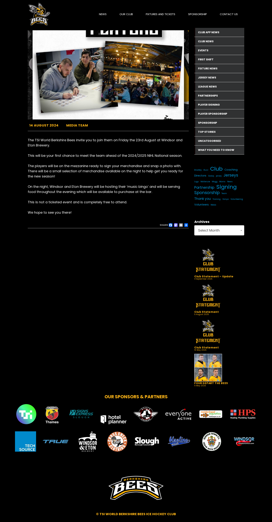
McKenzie (205, 181)
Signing (226, 186)
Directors (200, 175)
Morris (222, 181)
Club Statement (206, 312)
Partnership (204, 187)
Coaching (231, 170)
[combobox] (219, 230)
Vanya (225, 199)
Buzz (206, 170)
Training (217, 199)
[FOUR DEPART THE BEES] (217, 367)
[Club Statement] (217, 296)
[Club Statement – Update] (217, 261)
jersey (219, 175)
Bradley (198, 170)
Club (216, 168)
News (230, 181)
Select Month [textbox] (209, 230)
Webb (213, 204)
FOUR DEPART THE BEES (211, 383)
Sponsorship (207, 192)
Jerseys (231, 175)
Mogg (214, 181)
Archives (201, 221)
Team (224, 193)
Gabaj (211, 175)
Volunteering (237, 199)
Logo (196, 181)
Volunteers (201, 204)
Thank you (202, 198)
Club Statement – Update (214, 276)
